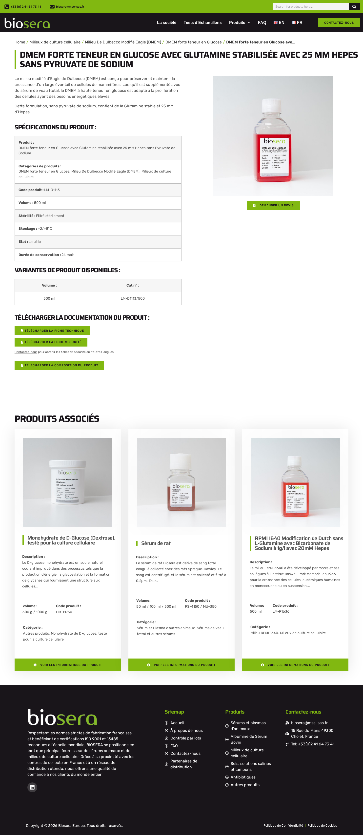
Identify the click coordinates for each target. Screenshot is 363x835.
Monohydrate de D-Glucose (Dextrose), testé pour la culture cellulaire (71, 540)
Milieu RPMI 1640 (264, 633)
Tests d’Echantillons (203, 22)
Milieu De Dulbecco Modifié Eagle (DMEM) (123, 42)
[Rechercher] (354, 6)
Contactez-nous (26, 352)
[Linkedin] (32, 787)
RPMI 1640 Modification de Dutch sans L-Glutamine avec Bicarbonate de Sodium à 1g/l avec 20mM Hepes (299, 543)
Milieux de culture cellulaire (55, 42)
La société (166, 22)
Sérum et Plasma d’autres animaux (166, 628)
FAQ (262, 22)
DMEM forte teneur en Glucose (193, 42)
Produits (237, 22)
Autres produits (36, 633)
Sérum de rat (156, 543)
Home (20, 42)
